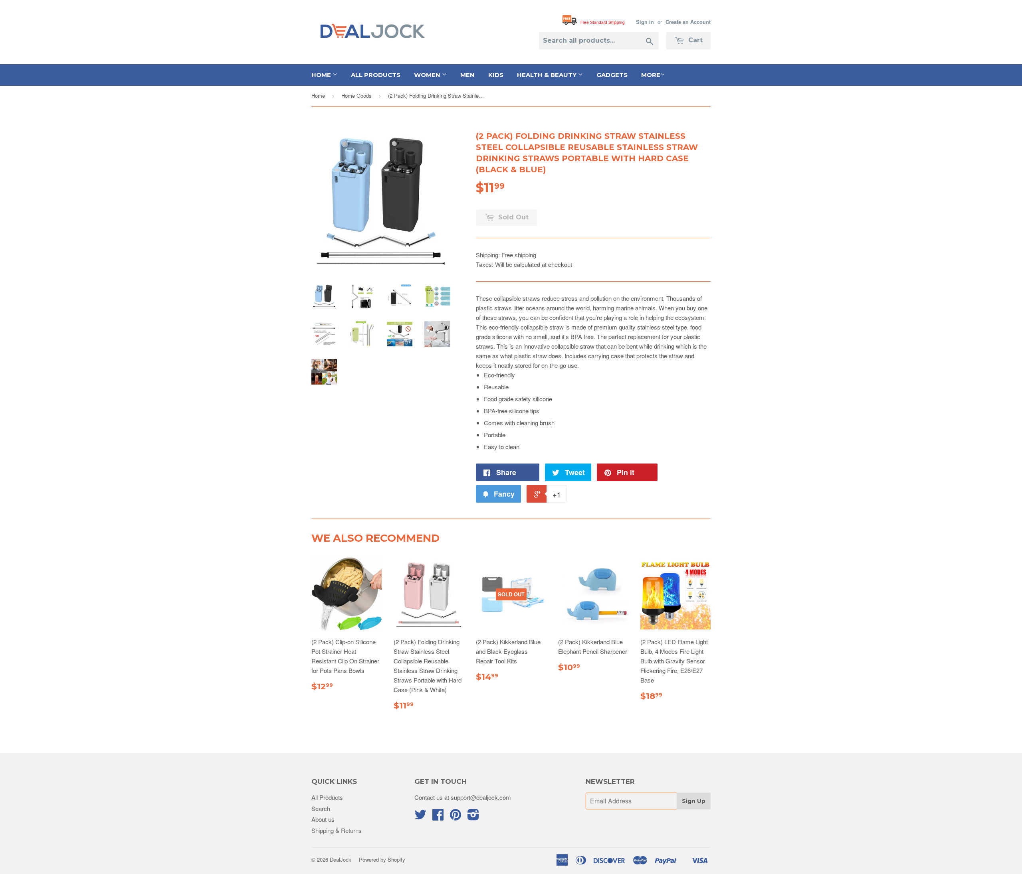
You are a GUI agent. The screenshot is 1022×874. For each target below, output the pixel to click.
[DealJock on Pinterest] (455, 817)
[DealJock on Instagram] (473, 817)
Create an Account (688, 22)
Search (320, 808)
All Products (375, 75)
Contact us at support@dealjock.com (462, 797)
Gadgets (612, 75)
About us (323, 819)
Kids (495, 75)
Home (322, 75)
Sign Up (693, 801)
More (650, 75)
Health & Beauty (547, 75)
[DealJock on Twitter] (420, 817)
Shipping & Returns (336, 830)
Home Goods (356, 95)
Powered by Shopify (382, 859)
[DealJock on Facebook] (438, 817)
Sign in (645, 22)
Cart (694, 40)
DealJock (340, 859)
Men (467, 75)
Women (428, 75)
